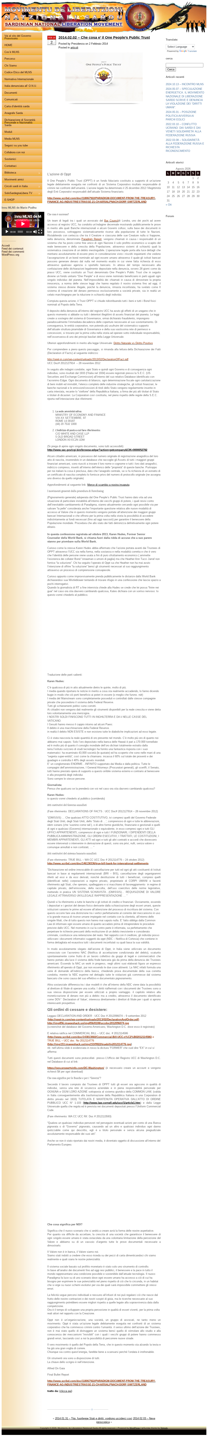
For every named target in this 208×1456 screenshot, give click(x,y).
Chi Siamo (10, 65)
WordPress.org (10, 254)
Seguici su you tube (16, 145)
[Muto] (35, 232)
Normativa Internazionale (19, 79)
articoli (74, 47)
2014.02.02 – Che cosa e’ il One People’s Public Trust (104, 37)
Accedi (6, 245)
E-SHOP (9, 199)
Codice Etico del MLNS (18, 72)
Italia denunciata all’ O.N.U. (20, 85)
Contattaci (10, 165)
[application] (23, 224)
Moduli (8, 131)
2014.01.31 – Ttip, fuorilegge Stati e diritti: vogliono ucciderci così (93, 1418)
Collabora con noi (14, 152)
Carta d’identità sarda (16, 106)
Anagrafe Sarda (13, 113)
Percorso (9, 58)
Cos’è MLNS (11, 52)
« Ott (169, 204)
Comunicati (11, 99)
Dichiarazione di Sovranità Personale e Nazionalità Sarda (19, 122)
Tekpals (164, 1428)
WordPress (135, 1428)
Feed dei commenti (13, 251)
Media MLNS (12, 138)
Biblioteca (9, 173)
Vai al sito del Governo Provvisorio (17, 37)
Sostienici (10, 159)
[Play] (7, 232)
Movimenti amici (14, 179)
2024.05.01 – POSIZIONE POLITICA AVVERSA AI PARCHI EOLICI (181, 115)
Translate (192, 51)
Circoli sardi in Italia (15, 187)
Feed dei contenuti (12, 248)
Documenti (10, 92)
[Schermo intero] (40, 232)
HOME (8, 45)
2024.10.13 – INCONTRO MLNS (185, 84)
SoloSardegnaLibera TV (17, 193)
